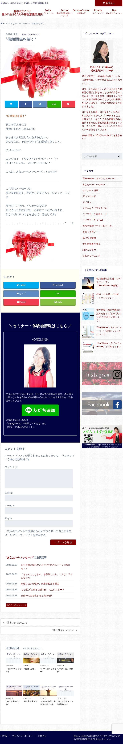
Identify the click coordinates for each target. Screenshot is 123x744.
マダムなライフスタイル (94, 208)
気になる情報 (89, 237)
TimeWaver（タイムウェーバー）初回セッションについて (109, 331)
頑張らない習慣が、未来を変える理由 (40, 583)
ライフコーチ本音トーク (94, 214)
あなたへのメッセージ (20, 557)
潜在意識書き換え (91, 243)
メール (10, 505)
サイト (8, 518)
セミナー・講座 (90, 190)
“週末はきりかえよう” (17, 622)
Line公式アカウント (114, 11)
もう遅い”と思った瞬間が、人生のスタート (42, 589)
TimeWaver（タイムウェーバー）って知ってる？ (109, 345)
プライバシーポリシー (22, 736)
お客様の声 (81, 11)
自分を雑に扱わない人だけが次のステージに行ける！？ (45, 566)
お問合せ (110, 3)
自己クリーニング (91, 255)
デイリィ (86, 202)
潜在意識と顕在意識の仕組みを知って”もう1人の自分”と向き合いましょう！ (108, 315)
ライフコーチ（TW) (92, 220)
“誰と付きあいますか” (63, 630)
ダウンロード (89, 196)
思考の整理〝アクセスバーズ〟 (98, 226)
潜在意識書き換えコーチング (65, 12)
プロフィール (48, 11)
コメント (11, 466)
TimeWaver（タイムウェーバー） (99, 178)
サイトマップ (97, 11)
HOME (4, 736)
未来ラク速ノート (91, 232)
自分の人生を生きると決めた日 (36, 595)
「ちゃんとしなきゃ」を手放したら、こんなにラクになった (47, 576)
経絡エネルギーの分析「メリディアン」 (107, 296)
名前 (9, 492)
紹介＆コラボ (89, 249)
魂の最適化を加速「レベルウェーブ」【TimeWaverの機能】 (108, 282)
